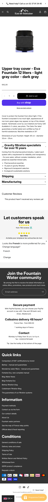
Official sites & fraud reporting (13, 429)
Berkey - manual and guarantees (14, 365)
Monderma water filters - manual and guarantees (20, 369)
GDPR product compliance (12, 466)
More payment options (24, 108)
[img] (24, 225)
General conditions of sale (11, 442)
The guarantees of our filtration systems (17, 393)
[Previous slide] (2, 3)
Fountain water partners (11, 421)
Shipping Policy (8, 450)
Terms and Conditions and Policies (24, 492)
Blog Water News (8, 377)
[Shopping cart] (45, 11)
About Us (5, 417)
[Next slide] (45, 3)
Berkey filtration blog (10, 385)
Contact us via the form (11, 410)
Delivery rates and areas (11, 446)
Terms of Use (7, 454)
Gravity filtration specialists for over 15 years (22, 147)
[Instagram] (20, 487)
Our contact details (9, 413)
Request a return (8, 470)
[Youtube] (24, 487)
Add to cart (33, 96)
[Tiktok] (28, 487)
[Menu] (2, 12)
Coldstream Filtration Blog (11, 389)
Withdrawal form (8, 462)
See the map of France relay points (15, 425)
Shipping (8, 176)
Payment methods (9, 406)
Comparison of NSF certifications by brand (18, 361)
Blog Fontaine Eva (8, 381)
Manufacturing (11, 181)
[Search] (7, 11)
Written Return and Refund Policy (14, 458)
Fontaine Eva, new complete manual (15, 373)
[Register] (42, 291)
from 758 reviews (22, 228)
